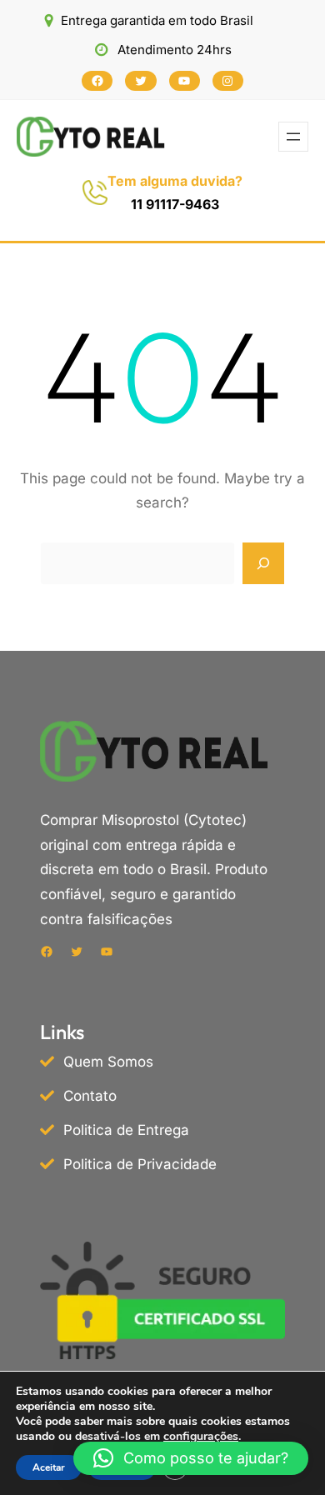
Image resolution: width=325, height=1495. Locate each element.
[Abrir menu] (293, 137)
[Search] (263, 563)
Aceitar (48, 1467)
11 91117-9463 (175, 204)
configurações (200, 1436)
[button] (190, 1458)
